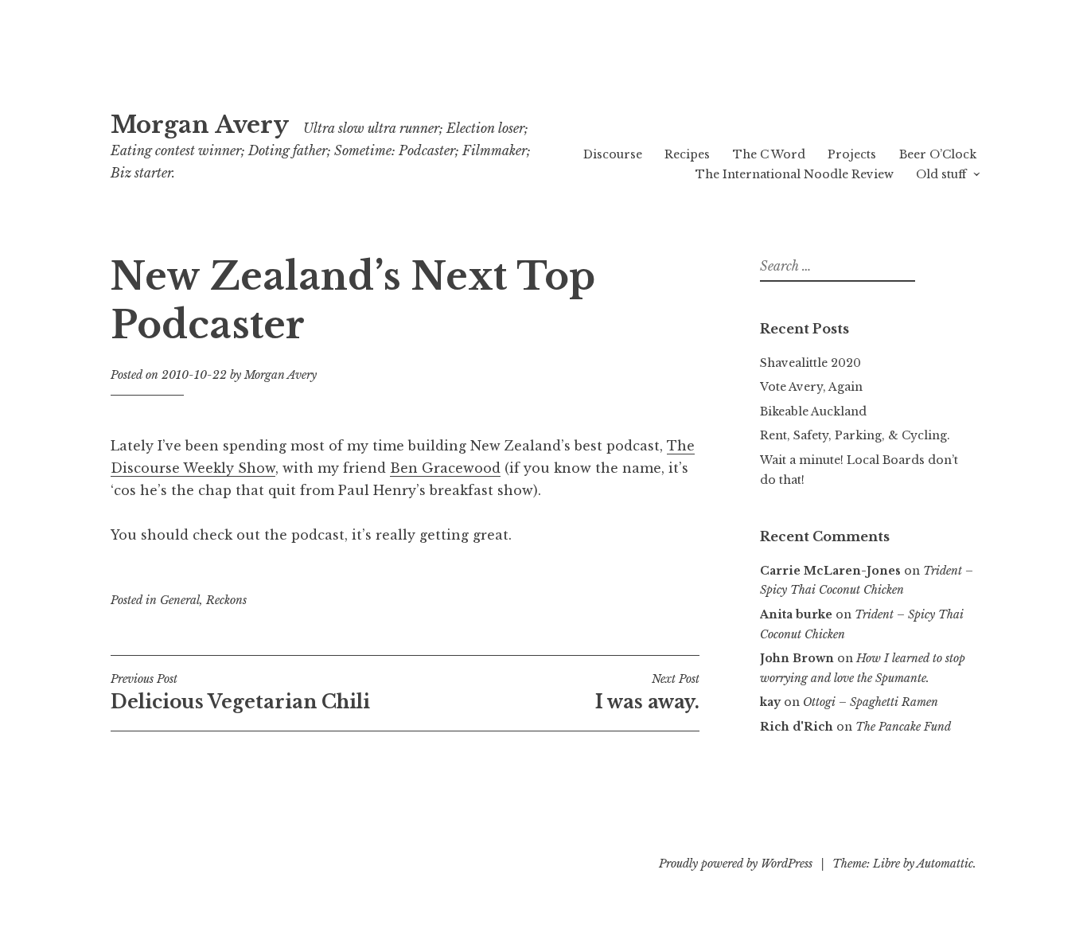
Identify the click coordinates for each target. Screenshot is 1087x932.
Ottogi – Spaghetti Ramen (870, 702)
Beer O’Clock (937, 154)
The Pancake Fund (903, 726)
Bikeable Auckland (813, 411)
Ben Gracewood (445, 468)
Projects (852, 154)
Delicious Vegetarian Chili (240, 692)
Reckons (226, 600)
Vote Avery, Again (811, 387)
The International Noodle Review (794, 174)
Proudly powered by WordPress (735, 863)
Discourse (612, 154)
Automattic (945, 863)
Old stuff (941, 174)
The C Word (769, 154)
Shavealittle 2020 (810, 363)
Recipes (687, 154)
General (180, 600)
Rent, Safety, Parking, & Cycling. (855, 435)
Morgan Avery (200, 125)
